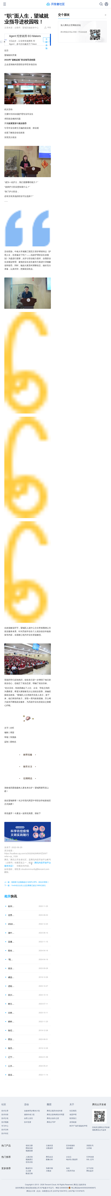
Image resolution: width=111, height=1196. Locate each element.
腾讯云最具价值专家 (54, 1110)
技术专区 (4, 1133)
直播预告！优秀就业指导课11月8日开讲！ (11, 941)
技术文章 (4, 1110)
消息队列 (89, 1145)
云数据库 (49, 1148)
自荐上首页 (28, 1118)
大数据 (48, 1170)
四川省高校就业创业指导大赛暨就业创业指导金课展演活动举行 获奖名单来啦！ (11, 994)
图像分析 (49, 1159)
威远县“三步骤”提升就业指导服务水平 (11, 977)
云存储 (89, 1148)
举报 (49, 27)
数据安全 (29, 1168)
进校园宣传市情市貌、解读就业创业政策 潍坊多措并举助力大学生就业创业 (11, 986)
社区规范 (73, 1110)
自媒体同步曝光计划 (32, 1110)
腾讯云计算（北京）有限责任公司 (39, 1191)
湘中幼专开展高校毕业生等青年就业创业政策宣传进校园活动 (11, 932)
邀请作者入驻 (29, 1114)
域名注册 (29, 1145)
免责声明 (73, 1114)
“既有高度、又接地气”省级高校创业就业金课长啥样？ (11, 959)
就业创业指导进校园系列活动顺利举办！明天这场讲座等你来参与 (11, 1074)
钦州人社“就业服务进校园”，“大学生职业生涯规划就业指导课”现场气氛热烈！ (11, 906)
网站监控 (89, 1170)
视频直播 (29, 1150)
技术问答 (4, 1114)
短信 (68, 1168)
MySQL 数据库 (72, 1159)
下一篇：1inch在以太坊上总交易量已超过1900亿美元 (25, 885)
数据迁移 (29, 1173)
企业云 (68, 1156)
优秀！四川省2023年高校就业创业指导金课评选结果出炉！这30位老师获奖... (11, 915)
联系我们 (73, 1118)
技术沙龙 (4, 1118)
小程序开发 (70, 1170)
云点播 (28, 1170)
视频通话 (29, 1159)
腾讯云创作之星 (53, 1118)
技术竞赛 (27, 1122)
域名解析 (69, 1148)
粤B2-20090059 (62, 1187)
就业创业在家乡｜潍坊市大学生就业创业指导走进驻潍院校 (11, 968)
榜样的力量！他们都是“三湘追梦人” (11, 1021)
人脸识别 (29, 1156)
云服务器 (49, 1145)
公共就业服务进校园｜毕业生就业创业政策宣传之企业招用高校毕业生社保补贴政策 (11, 1065)
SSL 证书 (90, 1159)
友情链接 (73, 1122)
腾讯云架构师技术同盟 (55, 1114)
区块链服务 (70, 1145)
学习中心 (4, 1125)
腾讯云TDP (51, 1122)
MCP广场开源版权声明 (78, 1125)
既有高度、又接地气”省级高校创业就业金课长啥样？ (11, 950)
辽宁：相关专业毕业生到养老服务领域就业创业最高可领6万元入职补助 (11, 1056)
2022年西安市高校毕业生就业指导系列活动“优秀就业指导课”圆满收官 (11, 923)
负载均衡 (49, 1168)
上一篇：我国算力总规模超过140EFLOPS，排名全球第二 (26, 882)
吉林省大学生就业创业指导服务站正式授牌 (11, 1012)
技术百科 (4, 1129)
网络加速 (29, 1148)
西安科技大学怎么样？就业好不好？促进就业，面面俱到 (11, 1039)
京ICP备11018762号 (76, 1191)
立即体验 (47, 40)
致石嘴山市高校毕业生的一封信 (11, 1030)
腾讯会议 (49, 1156)
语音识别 (29, 1162)
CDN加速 (90, 1156)
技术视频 (4, 1122)
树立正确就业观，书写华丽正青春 (11, 1003)
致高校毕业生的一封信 (11, 1048)
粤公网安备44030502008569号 (83, 1187)
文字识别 (89, 1168)
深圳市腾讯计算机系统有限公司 (27, 1187)
